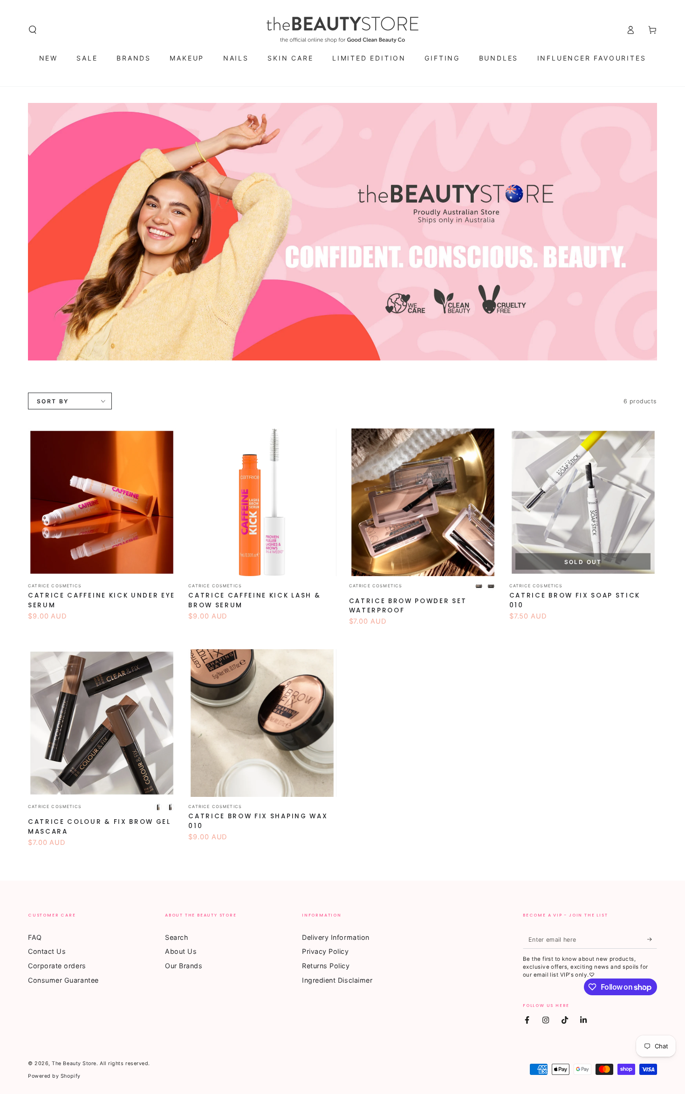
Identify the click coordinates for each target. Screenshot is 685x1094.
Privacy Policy (325, 951)
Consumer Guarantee (63, 980)
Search (176, 937)
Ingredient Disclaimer (337, 980)
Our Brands (183, 966)
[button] (33, 29)
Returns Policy (326, 966)
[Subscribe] (652, 939)
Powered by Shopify (54, 1076)
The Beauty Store (74, 1063)
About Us (181, 951)
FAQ (35, 937)
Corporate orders (57, 966)
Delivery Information (336, 937)
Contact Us (47, 951)
